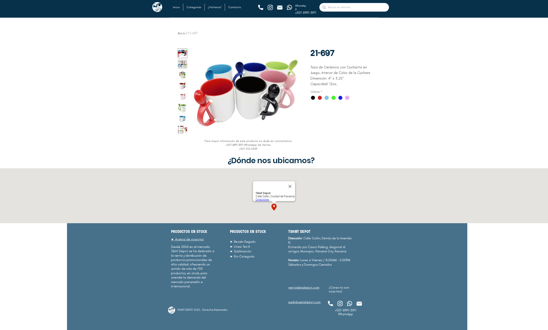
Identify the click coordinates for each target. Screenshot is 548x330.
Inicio (181, 33)
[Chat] (260, 7)
